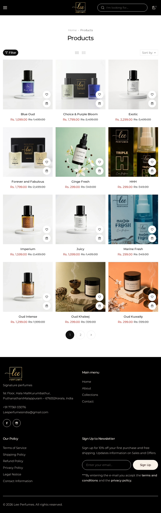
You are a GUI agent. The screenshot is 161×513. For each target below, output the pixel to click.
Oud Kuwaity (133, 316)
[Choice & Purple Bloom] (80, 84)
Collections (90, 395)
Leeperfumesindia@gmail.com (25, 412)
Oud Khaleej (80, 316)
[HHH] (133, 152)
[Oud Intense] (28, 287)
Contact (88, 401)
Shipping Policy (14, 454)
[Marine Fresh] (133, 219)
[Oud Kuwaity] (133, 287)
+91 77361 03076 (14, 407)
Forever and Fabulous (28, 181)
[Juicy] (80, 219)
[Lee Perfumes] (80, 7)
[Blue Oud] (28, 84)
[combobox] (122, 8)
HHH (133, 181)
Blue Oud (28, 114)
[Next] (91, 335)
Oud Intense (28, 316)
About (86, 388)
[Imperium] (28, 219)
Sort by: (147, 52)
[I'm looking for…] (102, 8)
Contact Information (18, 481)
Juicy (80, 249)
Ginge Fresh (80, 181)
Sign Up (145, 465)
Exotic (133, 114)
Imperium (27, 249)
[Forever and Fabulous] (28, 152)
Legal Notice (12, 474)
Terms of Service (15, 448)
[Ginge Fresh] (80, 152)
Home (72, 30)
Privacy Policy (13, 467)
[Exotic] (133, 84)
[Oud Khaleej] (80, 287)
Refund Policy (13, 461)
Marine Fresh (133, 249)
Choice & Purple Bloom (80, 114)
